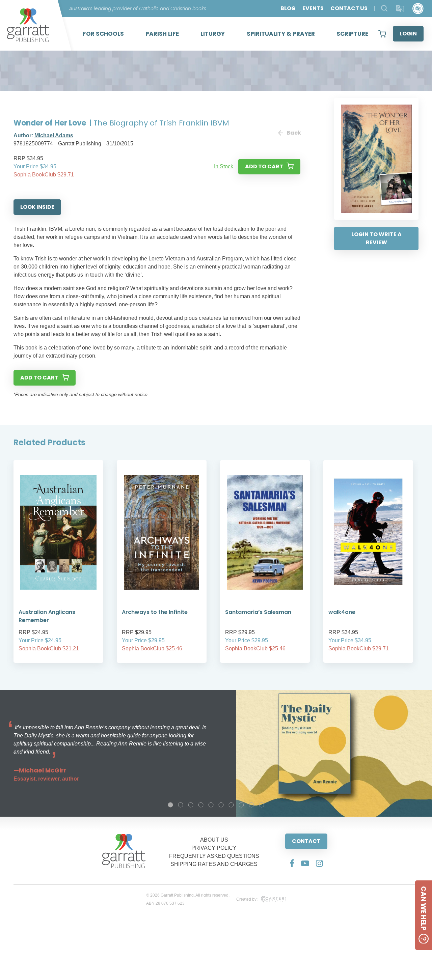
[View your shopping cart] (382, 33)
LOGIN (408, 33)
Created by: (247, 899)
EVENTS (313, 8)
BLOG (288, 8)
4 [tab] (200, 804)
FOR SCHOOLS (103, 34)
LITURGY (212, 34)
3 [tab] (190, 804)
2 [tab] (180, 804)
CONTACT (306, 841)
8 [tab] (241, 804)
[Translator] (400, 8)
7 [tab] (231, 804)
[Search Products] (384, 8)
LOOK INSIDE (37, 207)
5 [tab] (211, 804)
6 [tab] (221, 804)
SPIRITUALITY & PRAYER (281, 34)
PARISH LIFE (162, 34)
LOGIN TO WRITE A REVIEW (376, 238)
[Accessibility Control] (418, 8)
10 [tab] (261, 804)
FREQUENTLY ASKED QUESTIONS (214, 856)
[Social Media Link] (292, 863)
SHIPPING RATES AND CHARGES (214, 864)
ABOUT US (214, 840)
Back (293, 133)
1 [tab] (170, 804)
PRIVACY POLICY (214, 848)
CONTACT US (349, 8)
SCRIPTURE (352, 34)
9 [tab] (251, 804)
